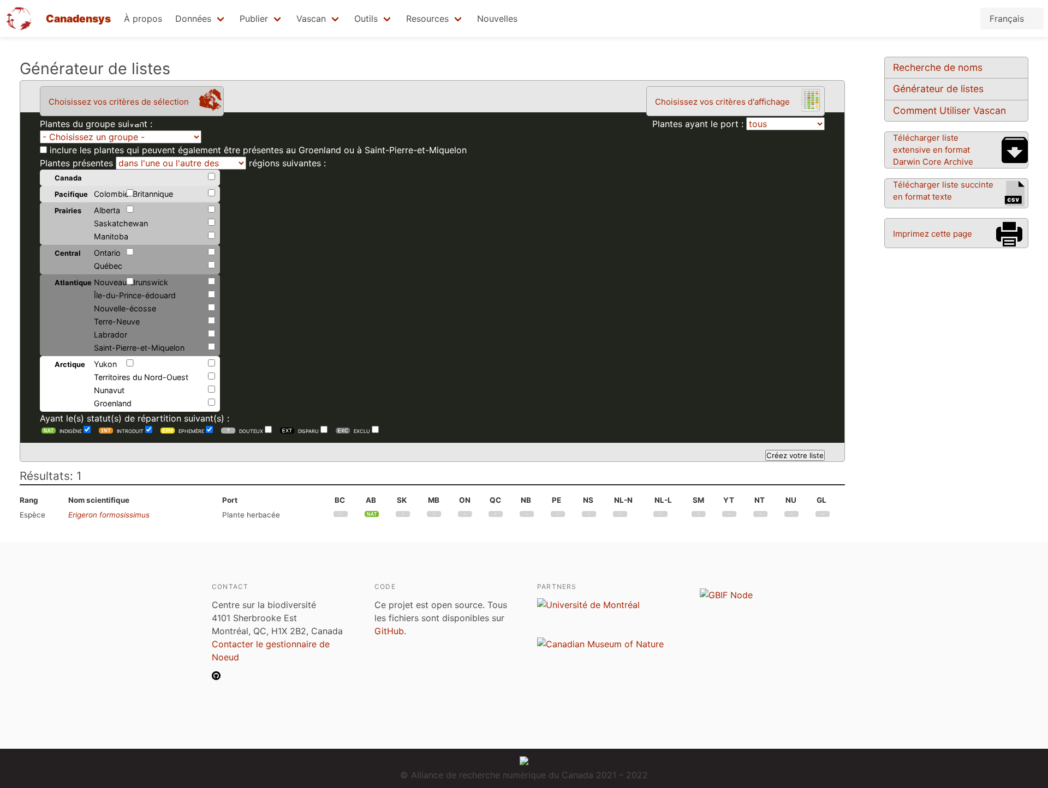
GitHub (389, 630)
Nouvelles (497, 18)
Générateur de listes (938, 88)
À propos (143, 18)
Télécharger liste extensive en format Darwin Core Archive (933, 150)
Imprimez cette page (932, 233)
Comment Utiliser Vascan (949, 110)
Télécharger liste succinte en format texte (943, 190)
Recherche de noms (937, 67)
